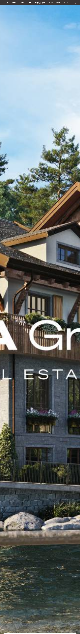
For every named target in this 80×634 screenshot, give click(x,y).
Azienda (58, 2)
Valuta (51, 2)
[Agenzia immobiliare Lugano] (40, 2)
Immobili (14, 2)
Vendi (29, 2)
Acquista (22, 2)
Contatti (66, 2)
